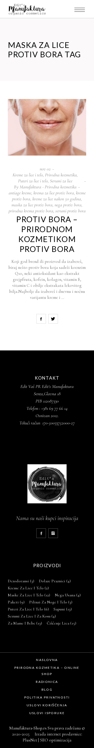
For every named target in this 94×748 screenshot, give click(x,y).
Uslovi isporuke (47, 713)
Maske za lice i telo (29, 595)
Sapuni (63, 609)
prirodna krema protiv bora (31, 211)
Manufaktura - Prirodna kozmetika (48, 187)
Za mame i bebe (25, 623)
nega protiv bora (68, 205)
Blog (47, 689)
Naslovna (47, 660)
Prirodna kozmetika (61, 175)
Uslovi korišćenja (47, 705)
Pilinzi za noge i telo (50, 602)
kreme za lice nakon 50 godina (56, 199)
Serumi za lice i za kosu (32, 616)
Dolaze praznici (55, 581)
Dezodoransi (21, 581)
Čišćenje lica (61, 623)
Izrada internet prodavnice (57, 734)
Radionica (47, 682)
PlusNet (30, 740)
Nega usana (68, 595)
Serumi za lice (61, 181)
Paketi (16, 602)
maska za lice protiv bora (31, 205)
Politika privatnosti (47, 697)
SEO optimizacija (56, 740)
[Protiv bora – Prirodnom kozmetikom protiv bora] (47, 127)
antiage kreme (20, 193)
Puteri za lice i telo (33, 181)
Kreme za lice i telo (28, 175)
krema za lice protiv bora (53, 193)
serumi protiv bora (70, 211)
